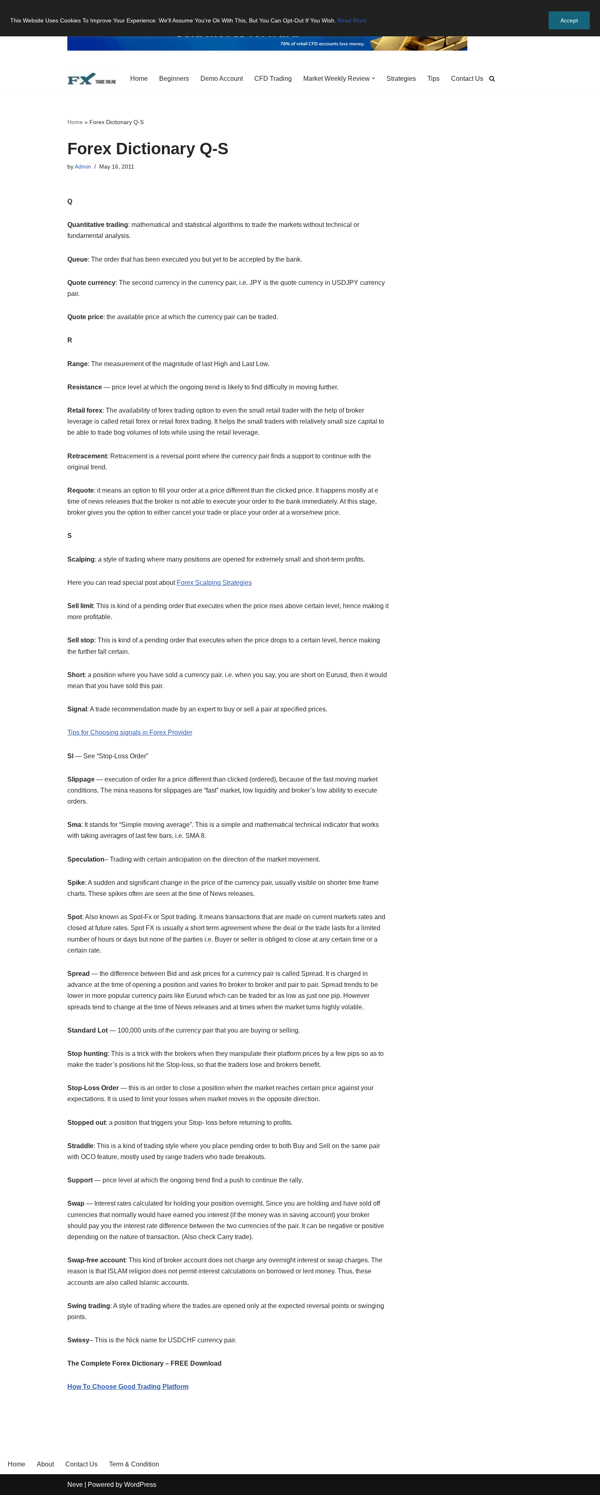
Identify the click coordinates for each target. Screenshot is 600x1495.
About (45, 1464)
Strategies (401, 78)
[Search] (492, 79)
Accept (569, 20)
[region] (300, 18)
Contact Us (467, 78)
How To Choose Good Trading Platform (128, 1386)
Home (139, 78)
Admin (83, 166)
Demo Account (221, 78)
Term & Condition (134, 1464)
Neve (75, 1484)
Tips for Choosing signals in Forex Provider (129, 732)
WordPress (140, 1484)
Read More (352, 20)
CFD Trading (273, 78)
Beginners (174, 78)
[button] (373, 78)
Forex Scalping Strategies (214, 582)
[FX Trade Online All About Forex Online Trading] (91, 78)
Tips (433, 78)
